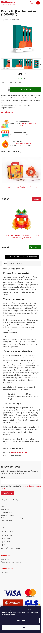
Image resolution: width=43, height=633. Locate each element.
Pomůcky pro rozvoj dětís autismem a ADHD (23, 125)
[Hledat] (26, 3)
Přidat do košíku (26, 89)
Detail (36, 199)
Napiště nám (5, 560)
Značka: (12, 20)
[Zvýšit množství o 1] (9, 88)
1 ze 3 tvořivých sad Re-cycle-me (21, 144)
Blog (2, 507)
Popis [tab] (5, 263)
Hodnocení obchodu (7, 521)
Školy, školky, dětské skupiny (11, 562)
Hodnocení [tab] (11, 263)
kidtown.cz (8, 538)
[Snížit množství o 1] (9, 90)
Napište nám (5, 509)
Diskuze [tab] (19, 263)
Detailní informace (7, 112)
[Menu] (38, 3)
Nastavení (21, 620)
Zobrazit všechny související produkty (21, 257)
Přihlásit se (7, 493)
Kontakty (4, 504)
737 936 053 (8, 535)
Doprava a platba (6, 512)
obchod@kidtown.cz (11, 532)
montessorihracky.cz (8, 575)
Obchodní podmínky (7, 515)
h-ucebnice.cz (5, 572)
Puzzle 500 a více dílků (19, 452)
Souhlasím (20, 627)
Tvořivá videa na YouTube (12, 548)
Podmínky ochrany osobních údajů (12, 518)
